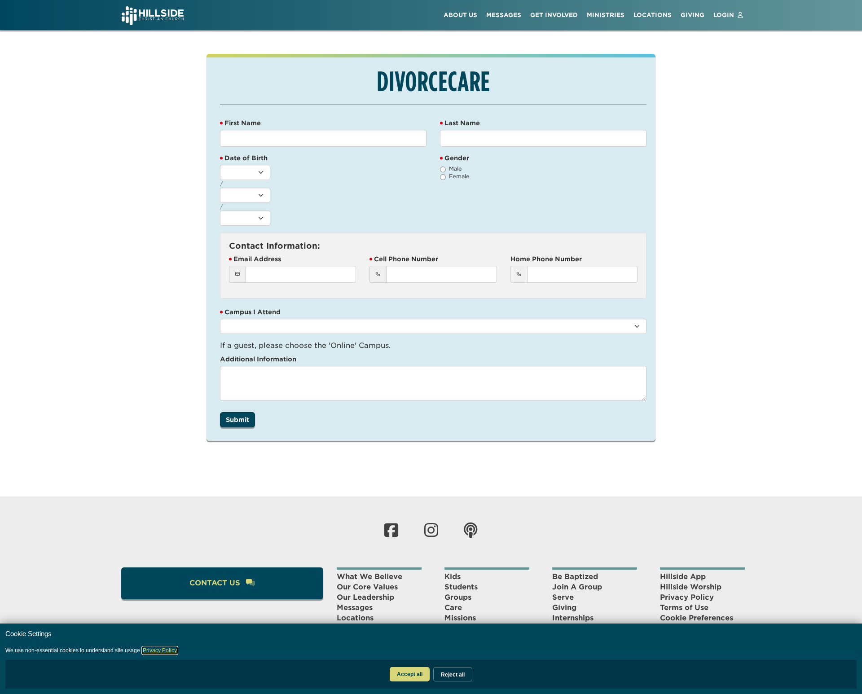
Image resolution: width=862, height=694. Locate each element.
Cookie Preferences (696, 618)
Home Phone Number (546, 259)
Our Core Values (367, 587)
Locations (355, 618)
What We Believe (369, 576)
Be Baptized (575, 576)
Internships (573, 618)
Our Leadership (365, 597)
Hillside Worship (690, 587)
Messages (355, 607)
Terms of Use (684, 607)
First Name (242, 123)
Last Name (462, 123)
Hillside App (683, 576)
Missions (460, 618)
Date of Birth (246, 158)
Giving (564, 607)
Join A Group (577, 587)
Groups (457, 597)
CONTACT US (215, 583)
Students (461, 587)
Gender (456, 158)
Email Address (257, 259)
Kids (452, 576)
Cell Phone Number (406, 259)
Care (453, 607)
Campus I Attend (252, 312)
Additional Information (258, 359)
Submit (237, 419)
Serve (563, 597)
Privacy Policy (687, 597)
